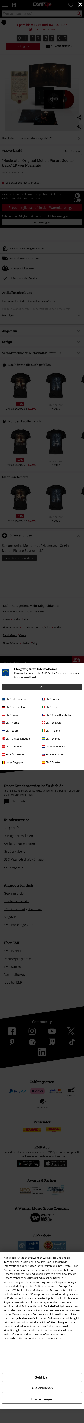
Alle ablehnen (42, 1388)
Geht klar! (42, 1377)
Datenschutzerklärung (49, 1338)
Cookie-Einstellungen (61, 1330)
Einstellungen (42, 1399)
